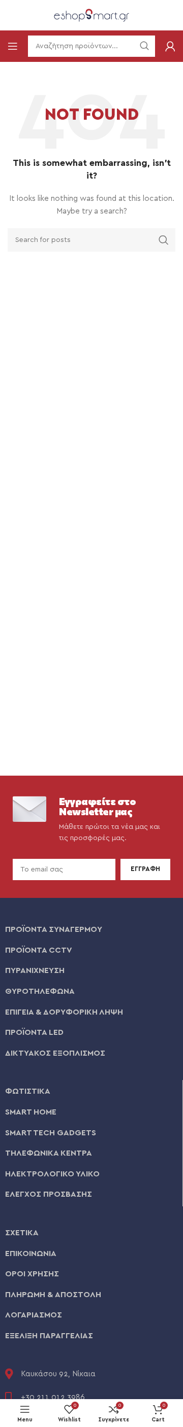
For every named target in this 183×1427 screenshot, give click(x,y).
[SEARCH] (163, 240)
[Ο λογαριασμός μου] (170, 46)
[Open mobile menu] (13, 46)
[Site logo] (91, 14)
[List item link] (91, 929)
